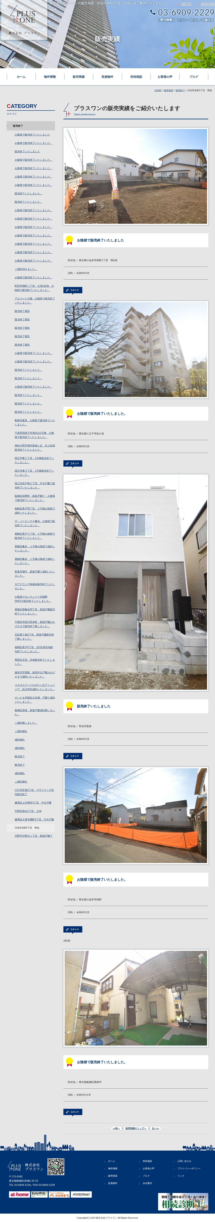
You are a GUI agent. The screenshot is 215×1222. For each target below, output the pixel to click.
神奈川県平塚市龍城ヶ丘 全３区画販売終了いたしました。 (35, 447)
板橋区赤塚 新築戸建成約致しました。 (35, 712)
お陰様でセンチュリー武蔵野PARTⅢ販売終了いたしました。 (33, 598)
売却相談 (136, 76)
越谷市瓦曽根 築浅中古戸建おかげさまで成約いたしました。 (35, 674)
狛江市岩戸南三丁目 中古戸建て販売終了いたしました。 (35, 485)
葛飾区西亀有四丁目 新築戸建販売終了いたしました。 (35, 611)
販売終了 (180, 90)
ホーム (21, 76)
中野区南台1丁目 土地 (28, 811)
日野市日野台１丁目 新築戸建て (33, 835)
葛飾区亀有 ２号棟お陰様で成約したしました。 (35, 548)
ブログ (193, 76)
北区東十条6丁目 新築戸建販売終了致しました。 (34, 636)
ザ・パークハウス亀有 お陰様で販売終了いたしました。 (35, 523)
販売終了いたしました (27, 151)
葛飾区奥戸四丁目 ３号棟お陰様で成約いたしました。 (35, 510)
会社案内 (186, 4)
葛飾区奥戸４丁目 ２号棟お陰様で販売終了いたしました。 (35, 535)
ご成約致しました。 (26, 722)
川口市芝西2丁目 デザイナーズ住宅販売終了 (34, 792)
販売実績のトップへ (136, 1128)
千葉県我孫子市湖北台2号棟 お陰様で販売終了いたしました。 (34, 435)
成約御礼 (20, 739)
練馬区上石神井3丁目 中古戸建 (33, 802)
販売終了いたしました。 (28, 193)
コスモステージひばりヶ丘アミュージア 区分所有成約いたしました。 (35, 687)
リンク (180, 1176)
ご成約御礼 (21, 731)
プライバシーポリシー (189, 1168)
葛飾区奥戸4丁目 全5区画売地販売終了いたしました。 (34, 649)
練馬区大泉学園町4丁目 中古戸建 (34, 819)
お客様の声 (165, 76)
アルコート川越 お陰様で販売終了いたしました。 (35, 300)
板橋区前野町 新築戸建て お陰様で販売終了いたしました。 (35, 498)
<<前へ (116, 1128)
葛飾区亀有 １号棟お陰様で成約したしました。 (35, 561)
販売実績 (79, 76)
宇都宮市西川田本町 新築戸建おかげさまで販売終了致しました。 (35, 624)
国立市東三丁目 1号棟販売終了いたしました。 (34, 472)
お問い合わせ (208, 4)
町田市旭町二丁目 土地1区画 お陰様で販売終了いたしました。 (34, 288)
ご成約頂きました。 (26, 269)
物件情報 (50, 76)
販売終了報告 (22, 311)
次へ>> (155, 1128)
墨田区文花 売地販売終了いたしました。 (35, 662)
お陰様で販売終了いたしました (32, 134)
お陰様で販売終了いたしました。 (33, 143)
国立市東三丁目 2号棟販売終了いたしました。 (34, 460)
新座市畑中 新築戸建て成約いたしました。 (35, 573)
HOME (158, 90)
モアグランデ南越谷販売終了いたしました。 (35, 586)
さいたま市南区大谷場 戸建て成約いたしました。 (35, 699)
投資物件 (107, 76)
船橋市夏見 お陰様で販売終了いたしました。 (35, 422)
